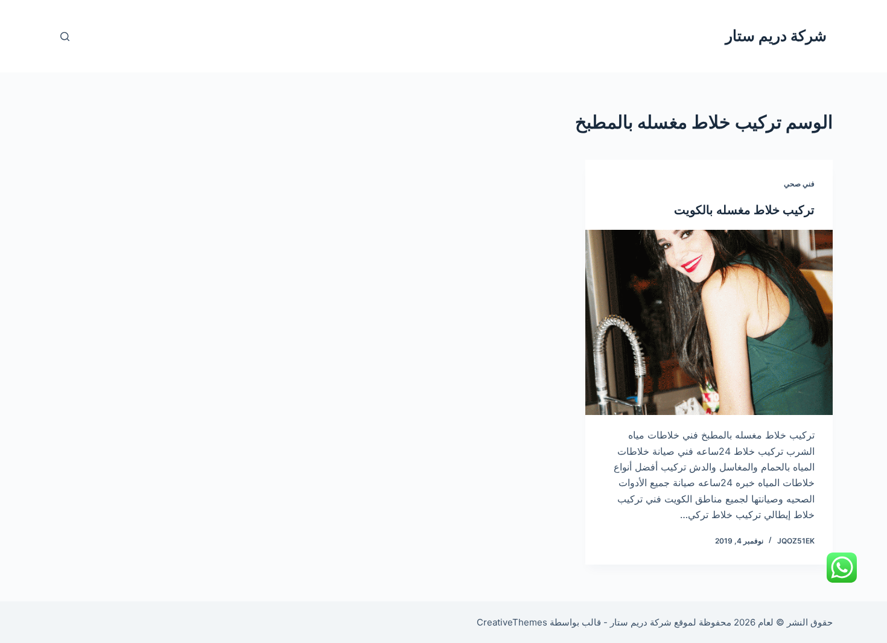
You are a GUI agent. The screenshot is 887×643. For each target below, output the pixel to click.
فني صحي (799, 183)
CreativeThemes (512, 622)
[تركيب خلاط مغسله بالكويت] (709, 323)
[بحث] (64, 36)
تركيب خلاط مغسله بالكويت (744, 210)
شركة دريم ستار (776, 36)
